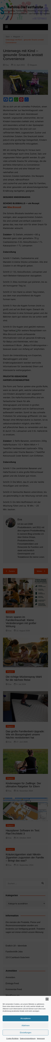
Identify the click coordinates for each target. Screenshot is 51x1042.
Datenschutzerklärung (28, 1038)
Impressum (41, 1038)
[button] (47, 999)
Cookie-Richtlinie (12, 1038)
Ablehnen (26, 1025)
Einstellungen (25, 1032)
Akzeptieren (25, 1018)
